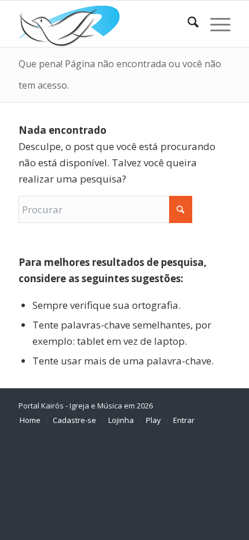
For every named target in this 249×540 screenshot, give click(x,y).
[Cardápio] (214, 24)
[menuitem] (187, 24)
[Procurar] (187, 24)
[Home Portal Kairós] (103, 24)
